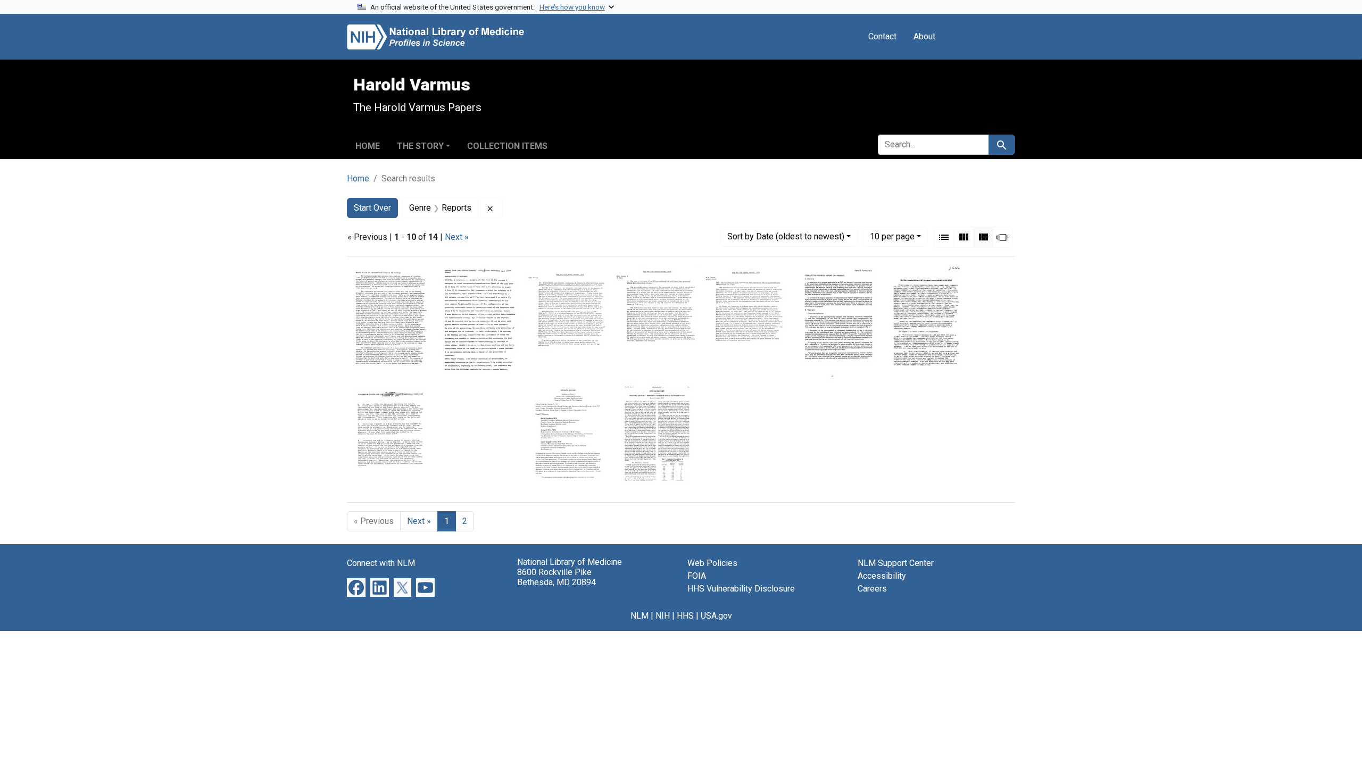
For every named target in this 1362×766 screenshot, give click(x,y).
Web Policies (712, 563)
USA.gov (716, 616)
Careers (872, 589)
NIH (662, 616)
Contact (882, 36)
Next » (457, 237)
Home (367, 146)
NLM (639, 616)
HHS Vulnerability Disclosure (741, 589)
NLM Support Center (896, 563)
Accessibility (882, 576)
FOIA (696, 576)
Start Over (372, 208)
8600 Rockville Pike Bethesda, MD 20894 (556, 577)
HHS (685, 616)
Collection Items (507, 146)
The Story (420, 146)
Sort (785, 236)
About (924, 36)
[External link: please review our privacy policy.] (356, 587)
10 (892, 236)
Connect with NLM (381, 563)
